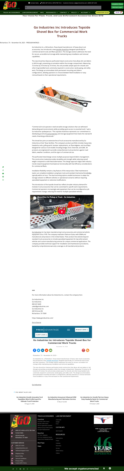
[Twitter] (3, 167)
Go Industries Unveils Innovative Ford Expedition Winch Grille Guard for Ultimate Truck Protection (30, 399)
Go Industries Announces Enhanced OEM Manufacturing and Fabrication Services (62, 398)
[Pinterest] (3, 176)
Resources (51, 12)
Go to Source (36, 322)
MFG (42, 12)
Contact (63, 12)
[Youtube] (3, 173)
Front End (41, 419)
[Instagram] (3, 180)
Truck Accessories (11, 12)
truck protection (51, 134)
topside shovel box (62, 49)
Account (84, 12)
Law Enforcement (30, 12)
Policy (74, 12)
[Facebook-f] (3, 170)
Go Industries (36, 232)
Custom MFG (60, 427)
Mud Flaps (41, 443)
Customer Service (17, 443)
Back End (41, 433)
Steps (39, 446)
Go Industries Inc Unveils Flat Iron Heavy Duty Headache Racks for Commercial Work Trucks (94, 399)
